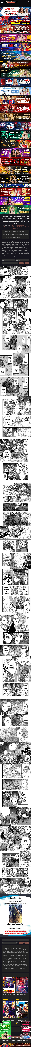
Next (27, 263)
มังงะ (13, 1037)
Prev (21, 263)
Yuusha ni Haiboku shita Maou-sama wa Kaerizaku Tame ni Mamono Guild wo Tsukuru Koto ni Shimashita (15, 227)
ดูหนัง (17, 1037)
